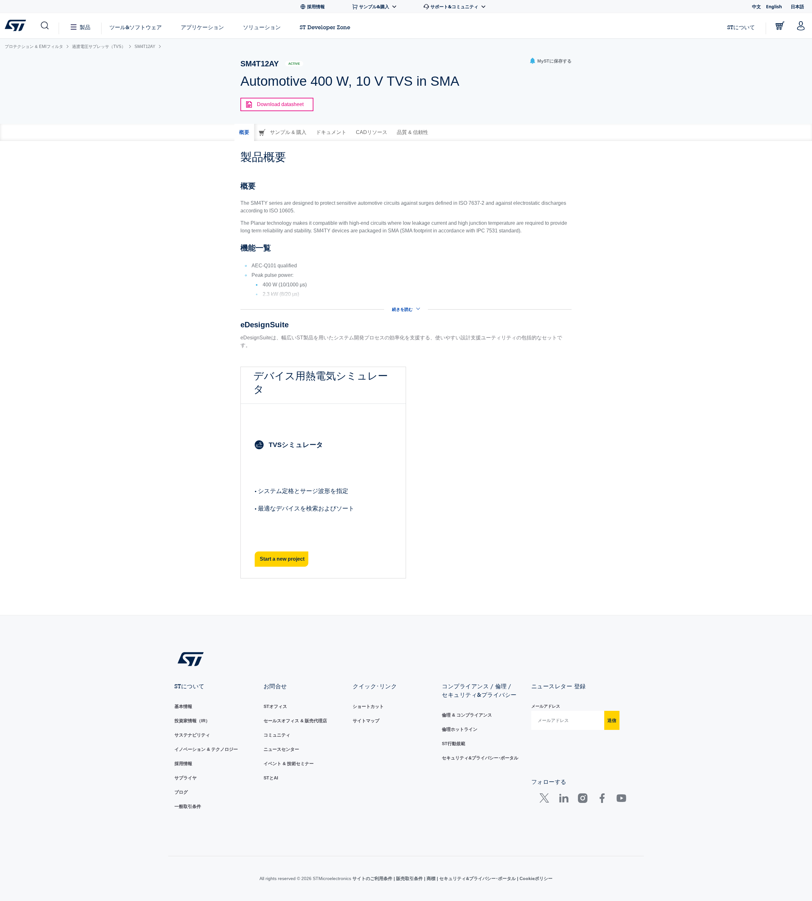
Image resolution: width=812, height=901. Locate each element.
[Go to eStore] (780, 25)
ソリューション (262, 27)
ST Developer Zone (325, 27)
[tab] (244, 132)
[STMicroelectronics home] (17, 25)
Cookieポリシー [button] (535, 878)
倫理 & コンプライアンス (467, 714)
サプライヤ (185, 777)
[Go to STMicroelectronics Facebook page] (602, 799)
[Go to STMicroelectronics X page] (546, 799)
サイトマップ (366, 720)
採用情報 (183, 763)
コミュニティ (277, 734)
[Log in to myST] (801, 26)
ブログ (181, 792)
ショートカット (368, 706)
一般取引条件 (187, 806)
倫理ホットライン (459, 729)
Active (294, 63)
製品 (85, 27)
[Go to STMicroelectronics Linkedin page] (563, 799)
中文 (756, 6)
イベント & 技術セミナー (289, 763)
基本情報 (183, 706)
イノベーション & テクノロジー (206, 749)
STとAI (271, 777)
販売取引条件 (409, 878)
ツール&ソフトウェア (135, 27)
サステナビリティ (192, 734)
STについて (741, 27)
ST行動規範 (453, 743)
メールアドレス (545, 706)
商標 (431, 878)
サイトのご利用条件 (373, 878)
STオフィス (275, 706)
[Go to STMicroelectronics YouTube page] (621, 799)
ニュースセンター (281, 749)
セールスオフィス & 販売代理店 (295, 720)
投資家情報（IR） (192, 720)
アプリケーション (202, 27)
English (774, 6)
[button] (44, 26)
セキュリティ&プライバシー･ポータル (480, 757)
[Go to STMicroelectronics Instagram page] (582, 799)
